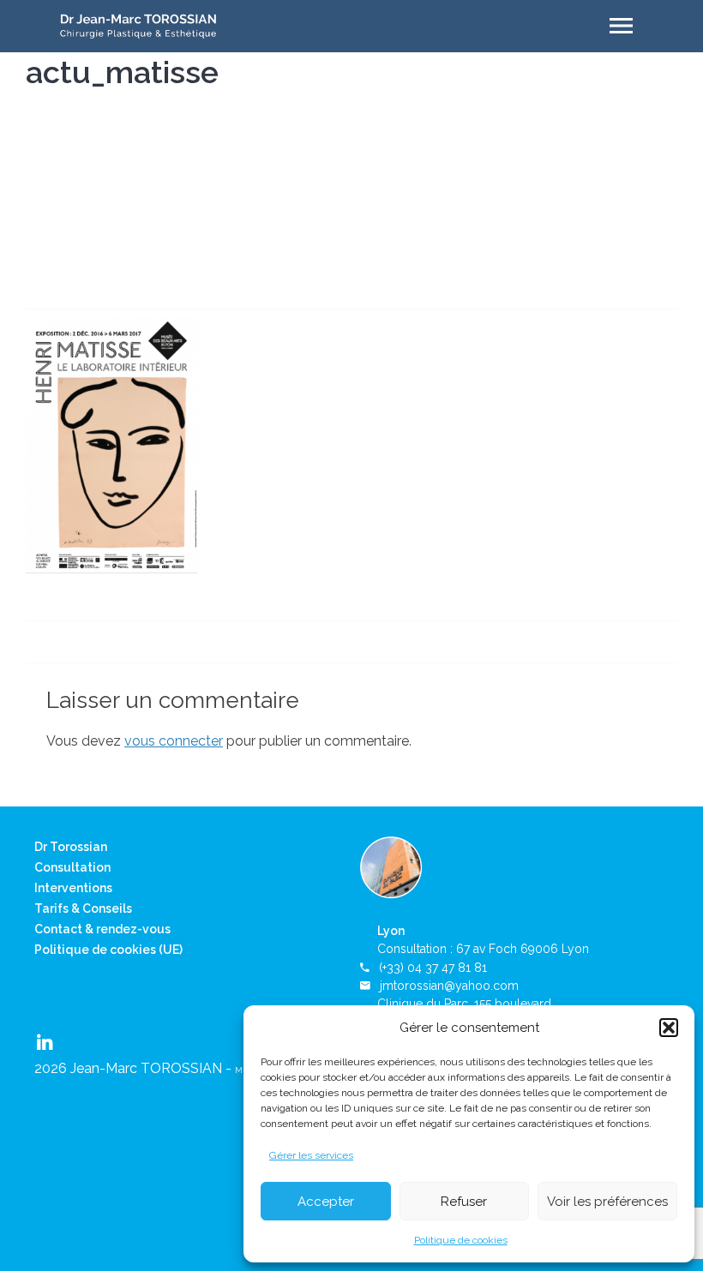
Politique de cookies (461, 1240)
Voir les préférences (607, 1201)
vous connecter (173, 741)
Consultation (72, 867)
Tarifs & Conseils (83, 908)
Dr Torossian (70, 847)
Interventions (73, 888)
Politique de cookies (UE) (108, 949)
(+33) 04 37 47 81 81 (433, 967)
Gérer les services (311, 1155)
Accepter (325, 1201)
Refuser (464, 1201)
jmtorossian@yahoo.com (449, 985)
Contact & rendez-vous (102, 929)
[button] (668, 1027)
